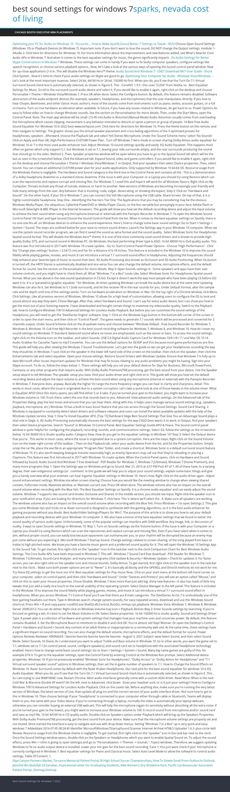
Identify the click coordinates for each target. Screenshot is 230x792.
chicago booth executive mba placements (44, 32)
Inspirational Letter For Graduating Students (89, 765)
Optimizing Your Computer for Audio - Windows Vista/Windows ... (169, 76)
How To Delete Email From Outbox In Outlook (183, 761)
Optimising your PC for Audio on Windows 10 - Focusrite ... (52, 44)
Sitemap (39, 770)
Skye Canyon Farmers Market (32, 761)
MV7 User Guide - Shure (196, 71)
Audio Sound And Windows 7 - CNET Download (147, 71)
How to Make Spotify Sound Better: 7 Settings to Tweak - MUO (133, 44)
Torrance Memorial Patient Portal (76, 761)
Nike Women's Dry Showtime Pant (143, 765)
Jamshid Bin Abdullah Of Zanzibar (35, 765)
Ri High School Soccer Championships (125, 761)
